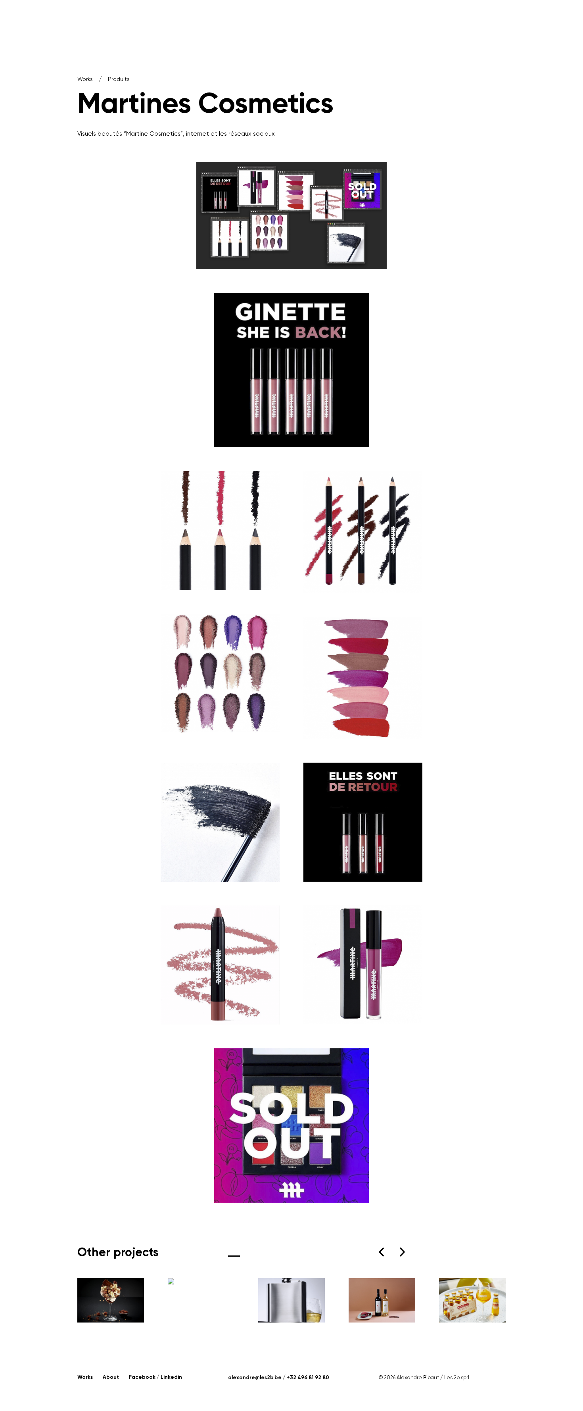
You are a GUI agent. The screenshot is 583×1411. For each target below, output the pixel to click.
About (111, 1377)
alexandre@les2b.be (255, 1377)
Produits (119, 79)
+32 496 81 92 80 (308, 1377)
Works (85, 79)
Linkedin (171, 1377)
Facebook (142, 1377)
